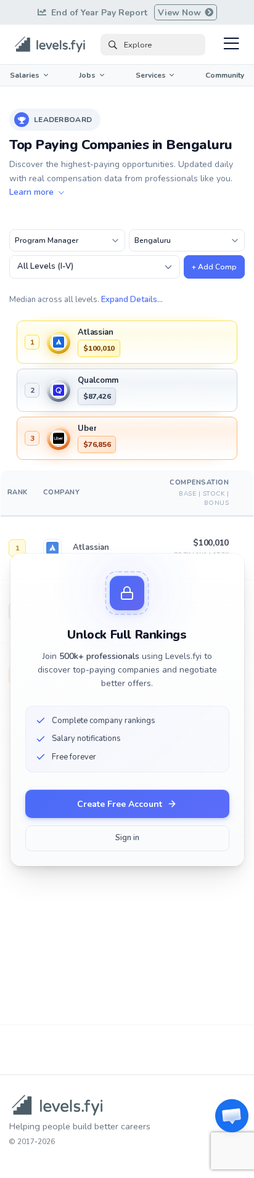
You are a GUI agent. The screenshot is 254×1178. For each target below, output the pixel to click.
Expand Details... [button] (132, 299)
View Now (180, 12)
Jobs (87, 75)
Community (224, 75)
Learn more (32, 192)
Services (151, 75)
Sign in (127, 837)
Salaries (24, 75)
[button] (231, 1115)
